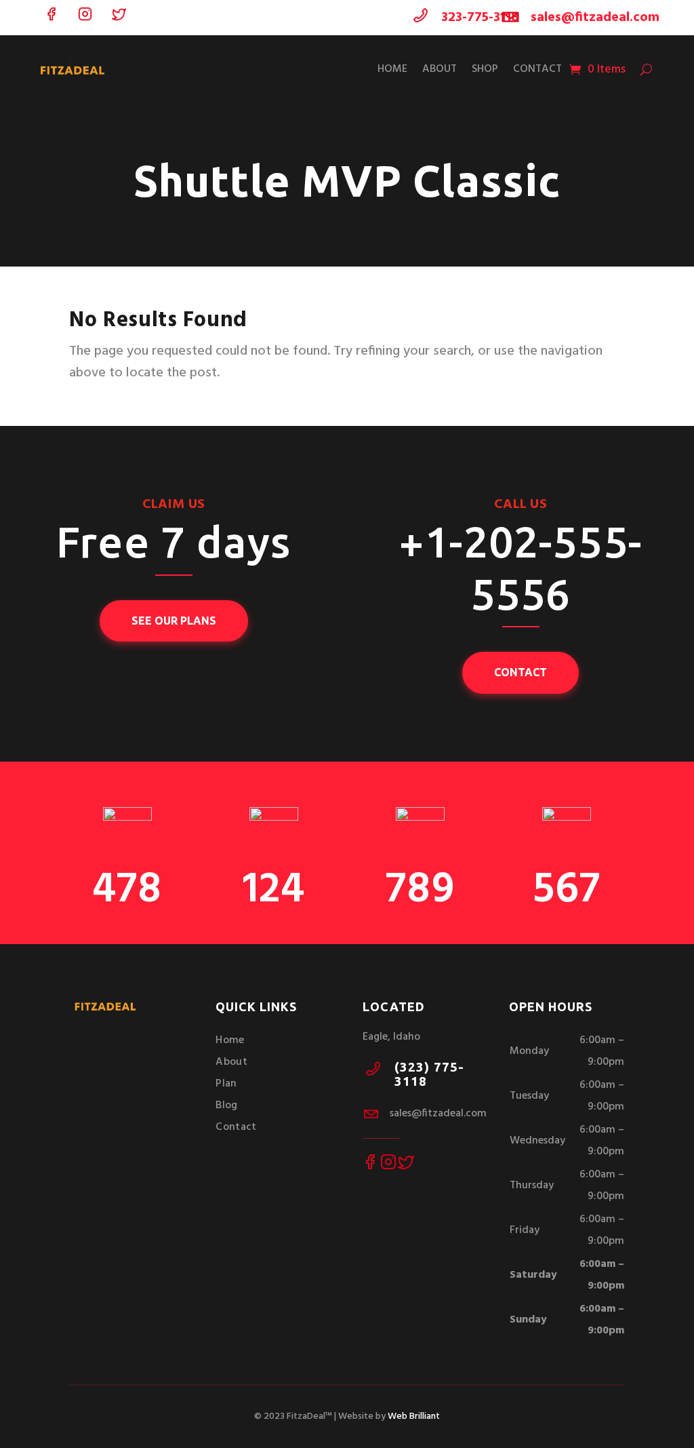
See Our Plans (173, 620)
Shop (485, 69)
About (439, 69)
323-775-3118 (480, 17)
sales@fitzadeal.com (595, 17)
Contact (537, 69)
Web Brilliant (414, 1416)
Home (392, 69)
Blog (226, 1105)
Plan (226, 1084)
